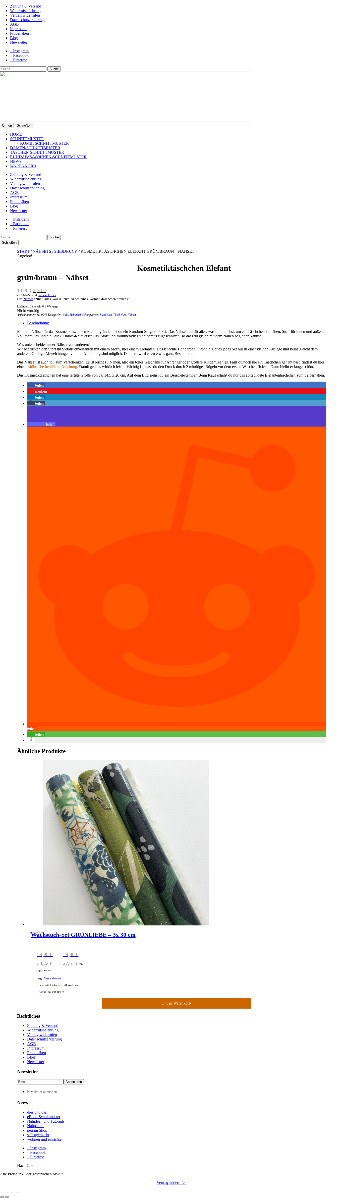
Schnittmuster (27, 139)
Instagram (21, 51)
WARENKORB (23, 166)
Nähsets (42, 251)
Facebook (21, 55)
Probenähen (19, 33)
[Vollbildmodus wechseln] (7, 1192)
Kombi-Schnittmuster (44, 143)
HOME (16, 134)
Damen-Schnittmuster (35, 148)
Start (23, 251)
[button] (36, 385)
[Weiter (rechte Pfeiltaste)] (7, 1197)
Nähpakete (35, 1126)
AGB (14, 24)
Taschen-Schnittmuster (37, 152)
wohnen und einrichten (45, 1139)
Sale (65, 315)
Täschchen (119, 315)
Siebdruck (66, 251)
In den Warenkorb (176, 1003)
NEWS (16, 161)
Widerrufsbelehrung (25, 11)
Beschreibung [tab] (38, 323)
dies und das (37, 1112)
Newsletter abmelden (42, 1092)
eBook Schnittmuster (43, 1117)
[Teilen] (12, 1192)
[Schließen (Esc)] (17, 1192)
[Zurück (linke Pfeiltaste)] (2, 1197)
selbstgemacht (38, 1135)
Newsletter (18, 42)
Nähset (28, 299)
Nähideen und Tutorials (45, 1121)
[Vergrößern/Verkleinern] (2, 1192)
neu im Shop (37, 1130)
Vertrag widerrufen (25, 15)
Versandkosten (47, 295)
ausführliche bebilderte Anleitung (51, 366)
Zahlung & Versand (25, 6)
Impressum (18, 29)
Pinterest (20, 60)
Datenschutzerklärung (27, 20)
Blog (14, 38)
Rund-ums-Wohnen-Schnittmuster (48, 157)
